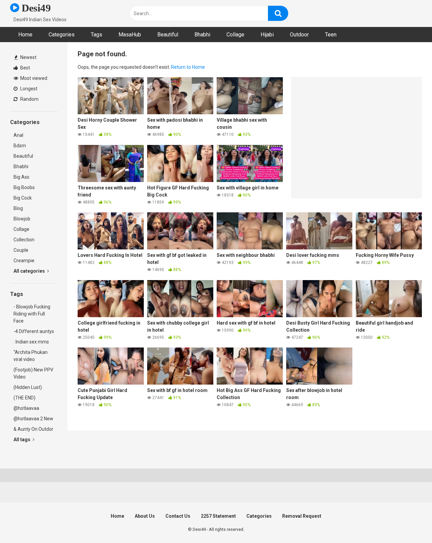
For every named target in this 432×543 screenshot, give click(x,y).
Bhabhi (202, 34)
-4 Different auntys (34, 331)
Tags (96, 34)
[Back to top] (409, 523)
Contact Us (177, 516)
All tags (22, 439)
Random (28, 99)
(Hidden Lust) (28, 387)
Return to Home (188, 67)
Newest (27, 57)
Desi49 (35, 8)
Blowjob (22, 218)
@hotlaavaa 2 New (33, 418)
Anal (18, 135)
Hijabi (267, 34)
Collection (24, 239)
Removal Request (301, 516)
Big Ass (21, 177)
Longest (28, 88)
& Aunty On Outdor (33, 429)
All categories (30, 271)
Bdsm (20, 145)
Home (25, 34)
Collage (235, 34)
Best (24, 67)
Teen (330, 34)
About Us (145, 516)
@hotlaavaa (26, 408)
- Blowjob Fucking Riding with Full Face (32, 314)
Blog (18, 208)
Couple (21, 250)
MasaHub (129, 34)
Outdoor (299, 34)
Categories (62, 34)
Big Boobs (24, 187)
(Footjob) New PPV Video (33, 373)
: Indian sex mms (31, 341)
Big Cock (23, 198)
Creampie (24, 260)
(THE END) (24, 397)
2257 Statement (218, 516)
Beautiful (167, 34)
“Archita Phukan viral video (31, 356)
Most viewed (33, 78)
